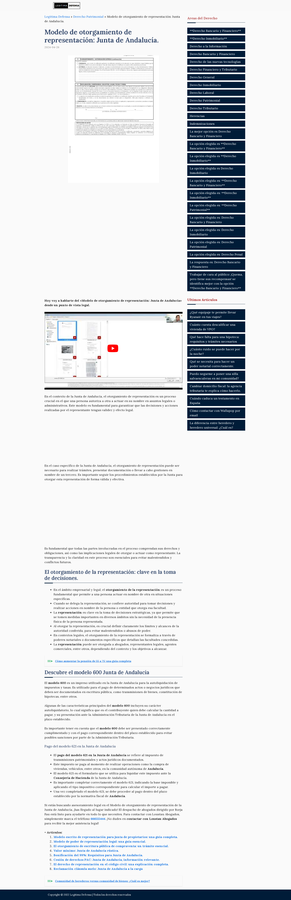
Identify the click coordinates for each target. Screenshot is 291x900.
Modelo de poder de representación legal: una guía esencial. (100, 841)
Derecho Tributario (204, 108)
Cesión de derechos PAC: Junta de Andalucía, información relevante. (106, 860)
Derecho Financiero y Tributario (213, 69)
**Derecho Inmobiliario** (208, 38)
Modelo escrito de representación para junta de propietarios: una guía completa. (116, 837)
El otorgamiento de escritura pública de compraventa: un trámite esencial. (111, 846)
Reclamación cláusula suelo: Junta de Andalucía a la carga (98, 869)
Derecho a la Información (208, 46)
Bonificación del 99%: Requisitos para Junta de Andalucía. (98, 855)
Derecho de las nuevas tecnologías (215, 62)
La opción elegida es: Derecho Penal (216, 254)
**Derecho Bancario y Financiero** (215, 31)
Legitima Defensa (57, 17)
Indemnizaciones (202, 124)
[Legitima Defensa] (67, 5)
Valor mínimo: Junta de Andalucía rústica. (86, 851)
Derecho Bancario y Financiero (212, 54)
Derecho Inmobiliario (205, 85)
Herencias (197, 116)
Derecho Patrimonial (88, 17)
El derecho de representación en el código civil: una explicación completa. (111, 864)
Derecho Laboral (202, 93)
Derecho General (202, 77)
